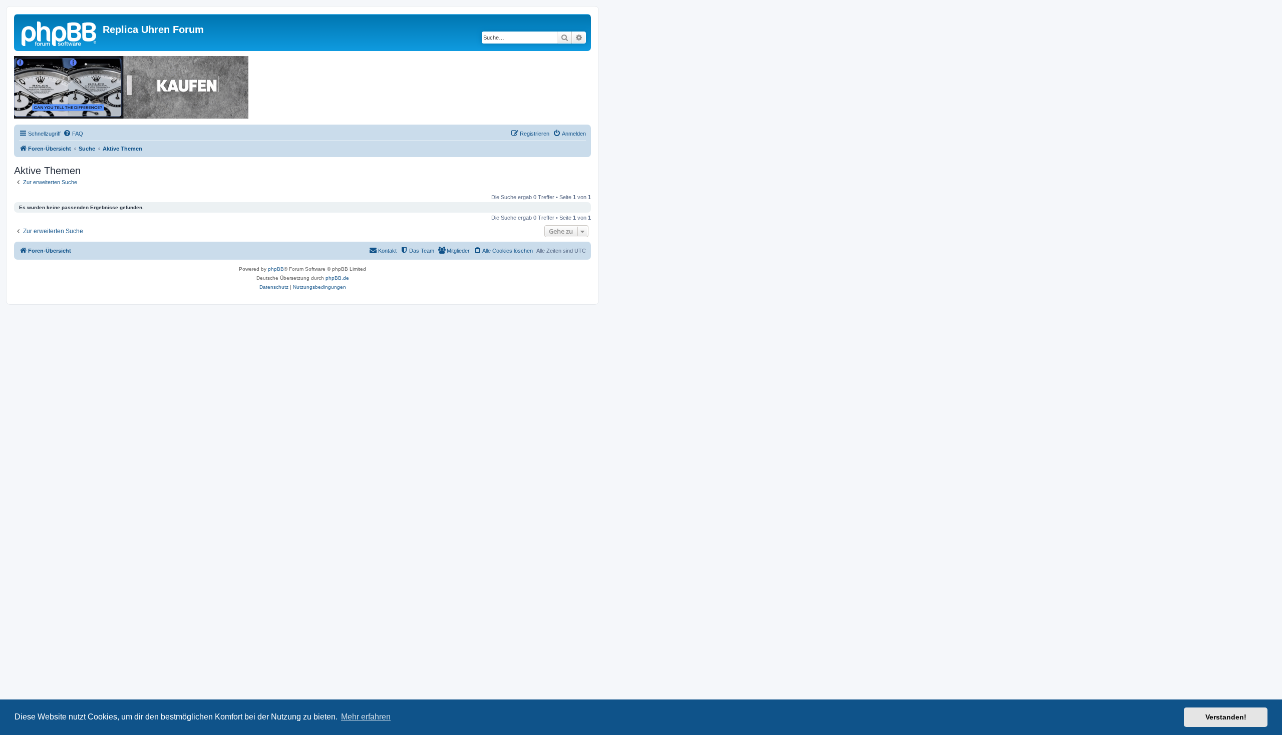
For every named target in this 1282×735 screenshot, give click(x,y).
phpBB (276, 269)
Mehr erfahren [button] (366, 716)
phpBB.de (337, 278)
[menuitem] (73, 134)
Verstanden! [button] (1225, 717)
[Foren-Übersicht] (60, 33)
